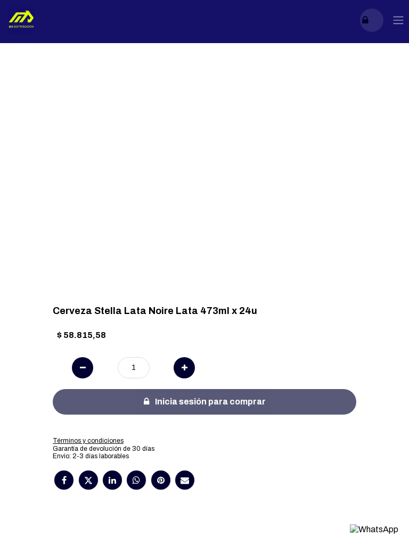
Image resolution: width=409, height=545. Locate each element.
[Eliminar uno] (82, 368)
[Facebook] (63, 480)
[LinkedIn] (112, 480)
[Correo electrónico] (184, 480)
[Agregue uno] (184, 368)
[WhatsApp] (136, 480)
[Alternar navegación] (398, 20)
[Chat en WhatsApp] (374, 529)
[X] (88, 480)
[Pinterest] (160, 480)
